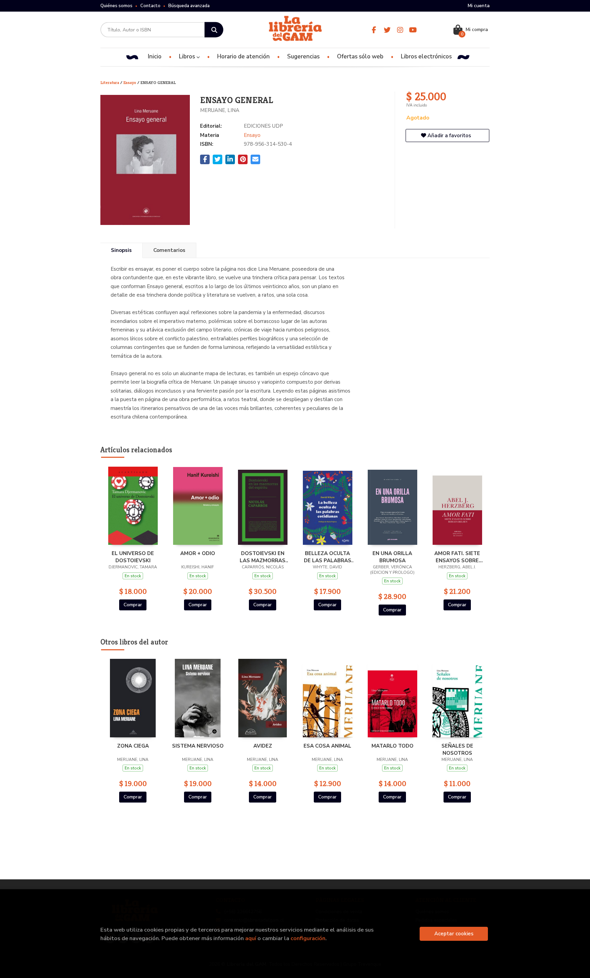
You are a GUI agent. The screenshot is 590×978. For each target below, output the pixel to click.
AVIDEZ (262, 745)
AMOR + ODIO (197, 553)
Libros (187, 56)
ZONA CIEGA (133, 745)
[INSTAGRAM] (400, 30)
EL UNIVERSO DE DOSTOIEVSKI (133, 557)
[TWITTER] (387, 30)
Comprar (133, 604)
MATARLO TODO (392, 745)
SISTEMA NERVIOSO (198, 745)
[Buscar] (214, 30)
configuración (308, 938)
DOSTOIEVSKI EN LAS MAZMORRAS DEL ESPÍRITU (262, 557)
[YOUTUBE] (413, 30)
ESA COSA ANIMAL (327, 745)
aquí (250, 938)
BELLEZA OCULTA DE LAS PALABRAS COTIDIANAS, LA (327, 557)
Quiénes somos (116, 6)
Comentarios (169, 250)
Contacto (150, 6)
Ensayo (130, 82)
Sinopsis (121, 250)
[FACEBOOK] (374, 30)
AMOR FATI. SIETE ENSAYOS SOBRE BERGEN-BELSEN (457, 557)
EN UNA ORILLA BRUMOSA (392, 557)
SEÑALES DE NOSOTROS (457, 749)
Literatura (110, 82)
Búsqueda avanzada (189, 6)
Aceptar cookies (454, 933)
